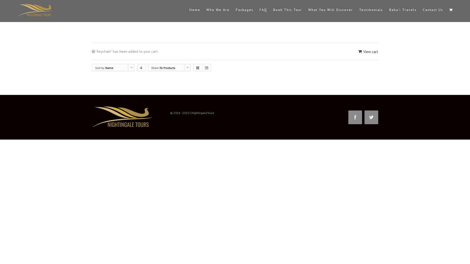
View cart (370, 51)
